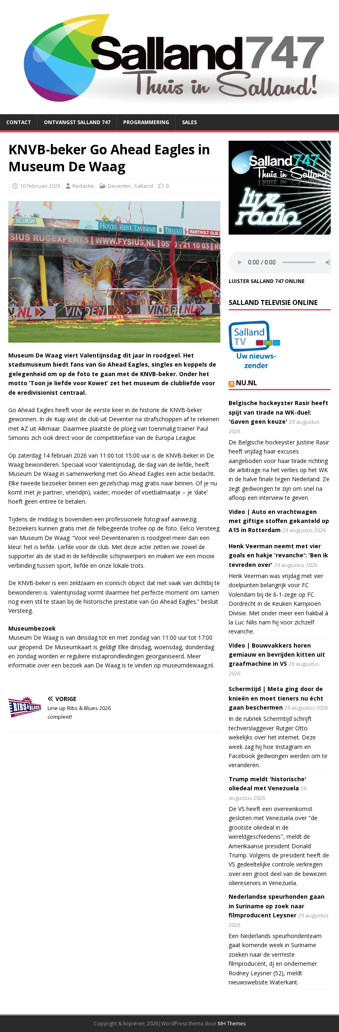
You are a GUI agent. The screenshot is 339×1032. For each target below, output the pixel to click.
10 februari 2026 (40, 186)
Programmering (146, 122)
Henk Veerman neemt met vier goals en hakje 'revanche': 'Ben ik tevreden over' (278, 555)
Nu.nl (246, 382)
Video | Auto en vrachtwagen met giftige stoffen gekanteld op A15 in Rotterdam (279, 521)
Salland (143, 186)
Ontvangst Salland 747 (77, 122)
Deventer (119, 186)
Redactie (83, 186)
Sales (189, 122)
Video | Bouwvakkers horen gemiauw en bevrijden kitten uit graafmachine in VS (277, 654)
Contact (18, 122)
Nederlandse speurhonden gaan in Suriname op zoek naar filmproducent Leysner (277, 906)
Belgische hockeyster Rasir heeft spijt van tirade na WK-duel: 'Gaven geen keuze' (278, 412)
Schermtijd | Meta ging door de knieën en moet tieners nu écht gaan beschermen (276, 698)
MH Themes (232, 1023)
